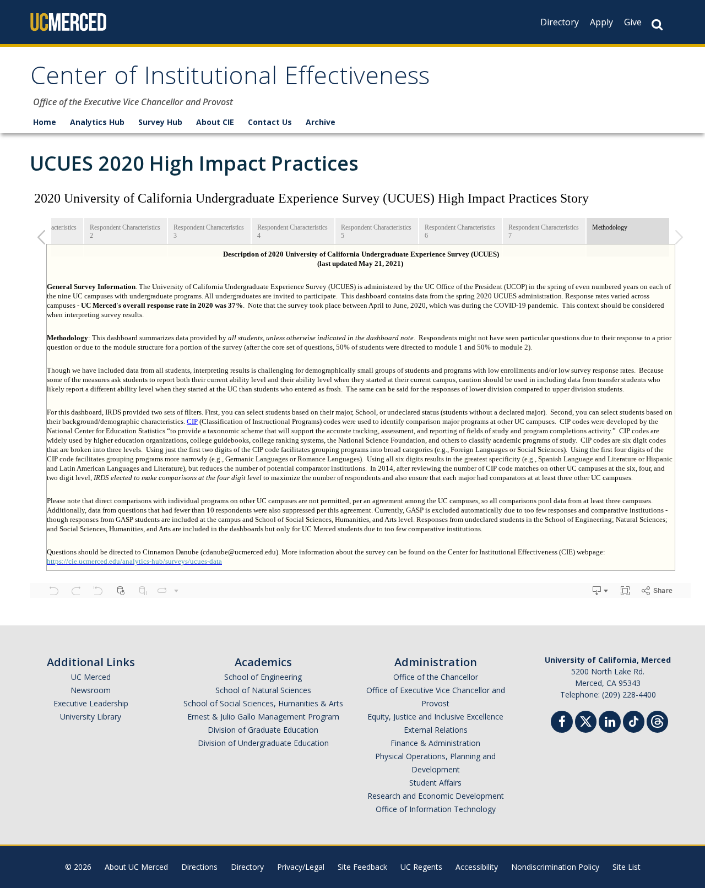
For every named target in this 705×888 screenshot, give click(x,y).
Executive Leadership (90, 703)
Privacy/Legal (300, 867)
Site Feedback (362, 867)
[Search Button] (657, 24)
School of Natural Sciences (263, 690)
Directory (559, 22)
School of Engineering (263, 677)
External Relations (436, 729)
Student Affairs (435, 782)
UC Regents (421, 867)
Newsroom (90, 690)
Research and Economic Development (435, 796)
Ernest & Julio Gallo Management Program (263, 716)
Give (633, 22)
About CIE (215, 122)
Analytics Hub (97, 122)
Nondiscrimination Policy (555, 867)
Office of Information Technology (436, 809)
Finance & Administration (435, 743)
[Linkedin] (609, 723)
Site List (626, 867)
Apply (601, 22)
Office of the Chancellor (435, 677)
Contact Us (270, 122)
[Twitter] (585, 720)
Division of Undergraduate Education (263, 743)
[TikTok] (633, 720)
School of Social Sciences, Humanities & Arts (263, 703)
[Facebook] (561, 723)
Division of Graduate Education (263, 729)
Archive (320, 122)
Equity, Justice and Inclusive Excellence (435, 716)
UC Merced (91, 677)
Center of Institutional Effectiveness (230, 79)
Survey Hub (160, 122)
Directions (199, 867)
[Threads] (657, 720)
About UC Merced (136, 867)
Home (44, 122)
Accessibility (476, 867)
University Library (90, 716)
